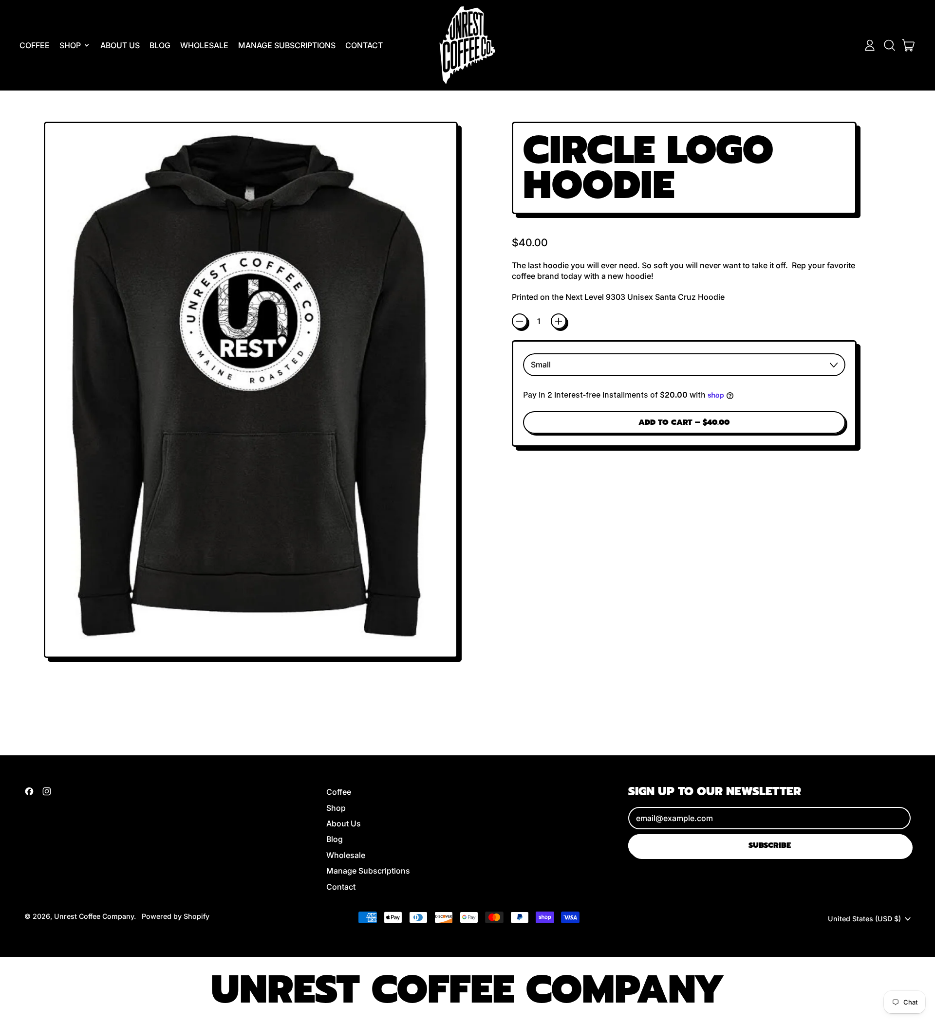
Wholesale (204, 45)
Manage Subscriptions (287, 45)
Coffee (34, 45)
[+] (558, 321)
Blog (160, 45)
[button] (889, 45)
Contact (364, 45)
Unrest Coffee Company (94, 916)
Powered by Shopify (175, 916)
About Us (120, 45)
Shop (336, 808)
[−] (519, 321)
